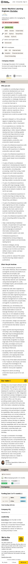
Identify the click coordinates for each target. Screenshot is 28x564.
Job (10, 76)
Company (19, 76)
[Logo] (5, 2)
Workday (14, 11)
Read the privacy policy (6, 557)
